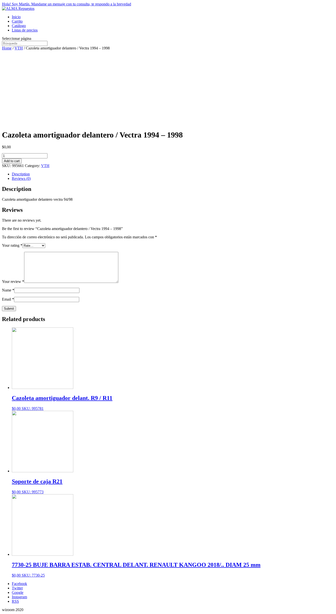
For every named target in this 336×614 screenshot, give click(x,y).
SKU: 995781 (62, 403)
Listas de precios (25, 30)
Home (7, 48)
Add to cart (12, 161)
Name (8, 290)
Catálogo (19, 26)
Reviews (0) (21, 178)
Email (8, 299)
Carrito (17, 21)
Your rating (12, 245)
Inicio (16, 17)
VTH (19, 48)
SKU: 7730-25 (136, 569)
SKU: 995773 (37, 486)
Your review (13, 281)
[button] (168, 4)
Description (21, 174)
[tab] (173, 174)
